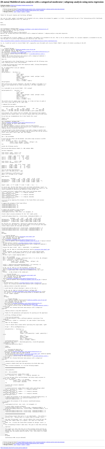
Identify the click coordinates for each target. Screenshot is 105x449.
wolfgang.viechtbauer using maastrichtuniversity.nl (33, 29)
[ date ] (14, 11)
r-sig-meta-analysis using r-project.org (29, 243)
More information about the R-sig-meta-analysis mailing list (14, 447)
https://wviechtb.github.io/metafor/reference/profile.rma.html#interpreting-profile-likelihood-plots (29, 40)
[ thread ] (19, 11)
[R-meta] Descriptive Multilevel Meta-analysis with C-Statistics (30, 10)
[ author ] (28, 11)
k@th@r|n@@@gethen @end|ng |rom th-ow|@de (21, 5)
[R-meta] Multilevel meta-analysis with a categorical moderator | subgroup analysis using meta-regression (40, 9)
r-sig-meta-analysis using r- (37, 53)
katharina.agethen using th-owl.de (25, 49)
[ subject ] (23, 11)
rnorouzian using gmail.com (18, 52)
